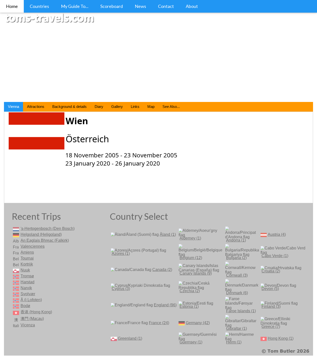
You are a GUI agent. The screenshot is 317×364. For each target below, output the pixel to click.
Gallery (117, 106)
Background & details (69, 106)
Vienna (13, 106)
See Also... (171, 106)
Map (151, 106)
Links (135, 106)
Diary (99, 106)
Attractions (35, 106)
